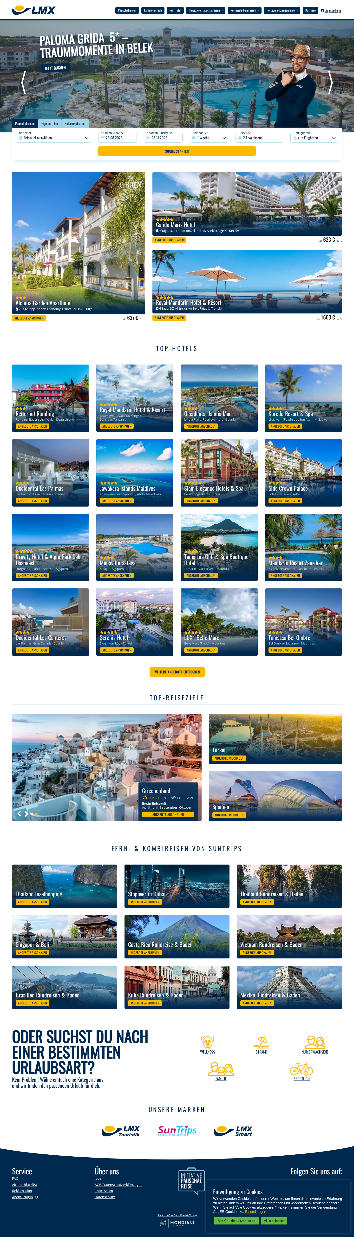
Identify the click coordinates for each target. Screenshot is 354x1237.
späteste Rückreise (159, 133)
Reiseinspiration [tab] (75, 123)
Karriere (310, 10)
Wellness (207, 1052)
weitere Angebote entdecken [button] (177, 671)
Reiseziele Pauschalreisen (204, 10)
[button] (259, 138)
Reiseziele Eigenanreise (281, 10)
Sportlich (302, 1078)
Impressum (104, 1190)
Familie (221, 1078)
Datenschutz (105, 1197)
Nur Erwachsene (315, 1052)
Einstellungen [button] (255, 1212)
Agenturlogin (333, 10)
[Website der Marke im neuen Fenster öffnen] (121, 1134)
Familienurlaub (153, 10)
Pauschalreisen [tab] (25, 123)
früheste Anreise (112, 133)
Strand (261, 1052)
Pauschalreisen (127, 10)
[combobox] (53, 138)
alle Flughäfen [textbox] (308, 138)
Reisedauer (200, 133)
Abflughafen (302, 133)
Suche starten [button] (177, 151)
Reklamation (22, 1190)
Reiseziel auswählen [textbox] (37, 138)
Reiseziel (25, 133)
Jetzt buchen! (55, 67)
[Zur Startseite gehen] (36, 10)
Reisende (245, 133)
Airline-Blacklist (24, 1184)
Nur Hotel (175, 10)
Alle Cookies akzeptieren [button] (236, 1221)
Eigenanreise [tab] (49, 123)
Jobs (98, 1178)
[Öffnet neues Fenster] (180, 75)
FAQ (15, 1178)
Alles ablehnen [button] (274, 1221)
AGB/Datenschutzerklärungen (119, 1184)
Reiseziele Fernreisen (243, 10)
